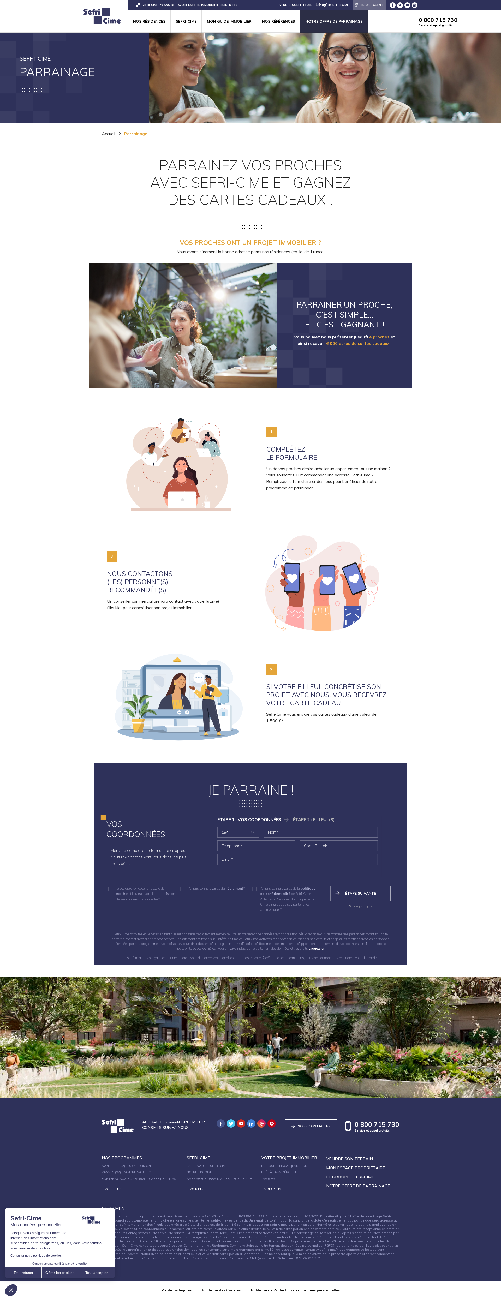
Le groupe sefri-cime (350, 1177)
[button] (11, 1290)
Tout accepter (96, 1273)
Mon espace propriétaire (355, 1167)
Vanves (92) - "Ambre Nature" (126, 1172)
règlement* (235, 888)
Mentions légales (176, 1290)
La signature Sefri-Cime (207, 1166)
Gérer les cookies (59, 1273)
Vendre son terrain (349, 1158)
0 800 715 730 (438, 21)
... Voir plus (112, 1189)
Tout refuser (23, 1273)
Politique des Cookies (221, 1290)
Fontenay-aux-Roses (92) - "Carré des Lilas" (139, 1179)
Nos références (278, 21)
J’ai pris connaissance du (216, 888)
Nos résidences (149, 21)
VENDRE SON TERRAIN (295, 5)
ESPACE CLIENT (372, 5)
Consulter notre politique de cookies (36, 1256)
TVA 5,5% (268, 1179)
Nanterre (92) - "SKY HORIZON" (127, 1166)
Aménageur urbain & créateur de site (219, 1179)
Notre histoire (199, 1172)
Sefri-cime (186, 21)
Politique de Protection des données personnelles (295, 1290)
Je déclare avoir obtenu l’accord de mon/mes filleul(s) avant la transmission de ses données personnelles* (145, 893)
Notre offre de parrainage (333, 21)
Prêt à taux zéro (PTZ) (280, 1172)
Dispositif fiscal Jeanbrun (284, 1166)
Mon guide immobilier (229, 21)
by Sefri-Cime (338, 5)
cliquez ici (316, 948)
